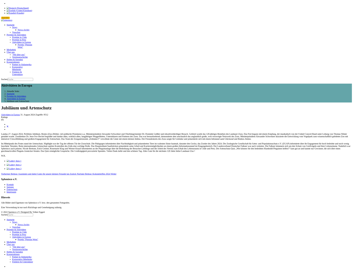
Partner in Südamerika (21, 64)
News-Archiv (24, 30)
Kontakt (10, 184)
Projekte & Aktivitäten (16, 35)
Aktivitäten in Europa (21, 42)
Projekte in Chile (19, 37)
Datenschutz (12, 189)
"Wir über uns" (18, 54)
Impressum (11, 192)
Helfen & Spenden (15, 59)
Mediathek (11, 49)
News (14, 27)
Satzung (10, 187)
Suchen (4, 79)
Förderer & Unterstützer (17, 73)
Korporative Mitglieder (17, 68)
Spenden (5, 18)
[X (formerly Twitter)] (8, 127)
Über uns (11, 52)
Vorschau (16, 32)
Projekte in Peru (19, 40)
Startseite (10, 25)
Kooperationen (13, 62)
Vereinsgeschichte (20, 57)
